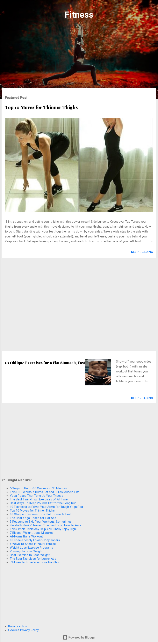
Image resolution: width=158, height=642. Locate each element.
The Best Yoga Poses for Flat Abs (33, 518)
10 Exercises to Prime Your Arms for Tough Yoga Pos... (47, 507)
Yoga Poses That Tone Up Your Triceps (36, 496)
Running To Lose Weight (26, 551)
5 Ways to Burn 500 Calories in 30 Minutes (38, 488)
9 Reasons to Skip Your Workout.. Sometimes (41, 521)
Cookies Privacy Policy (23, 630)
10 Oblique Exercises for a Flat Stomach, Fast (45, 362)
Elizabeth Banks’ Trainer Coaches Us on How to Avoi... (46, 525)
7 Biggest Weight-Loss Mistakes (31, 533)
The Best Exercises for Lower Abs (33, 559)
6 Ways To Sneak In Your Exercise (33, 544)
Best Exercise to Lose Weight (30, 555)
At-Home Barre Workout (26, 536)
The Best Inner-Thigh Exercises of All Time (39, 499)
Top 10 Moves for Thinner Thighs (41, 107)
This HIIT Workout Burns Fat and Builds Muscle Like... (45, 492)
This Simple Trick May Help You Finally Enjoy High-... (44, 529)
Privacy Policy (17, 626)
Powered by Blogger (81, 637)
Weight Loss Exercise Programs (31, 547)
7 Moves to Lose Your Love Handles (34, 562)
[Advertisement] (79, 56)
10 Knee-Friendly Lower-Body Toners (35, 540)
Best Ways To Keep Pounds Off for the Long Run (43, 503)
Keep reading (142, 252)
